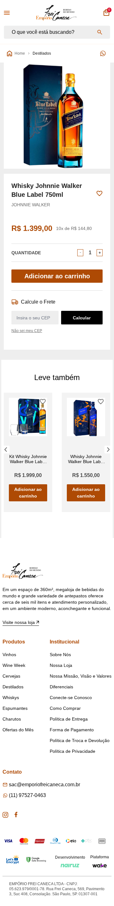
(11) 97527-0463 (27, 795)
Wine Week (14, 665)
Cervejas (11, 676)
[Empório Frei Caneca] (56, 13)
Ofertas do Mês (18, 729)
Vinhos (9, 654)
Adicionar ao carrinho (57, 276)
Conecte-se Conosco (71, 697)
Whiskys (11, 697)
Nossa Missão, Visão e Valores (80, 676)
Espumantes (15, 708)
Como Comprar (65, 708)
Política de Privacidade (72, 751)
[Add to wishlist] (99, 193)
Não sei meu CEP (26, 331)
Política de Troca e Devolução (80, 740)
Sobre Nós (60, 654)
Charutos (12, 719)
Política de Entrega (69, 719)
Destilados (42, 53)
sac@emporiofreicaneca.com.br (44, 784)
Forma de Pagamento (72, 729)
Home (20, 53)
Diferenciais (61, 686)
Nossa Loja (61, 665)
